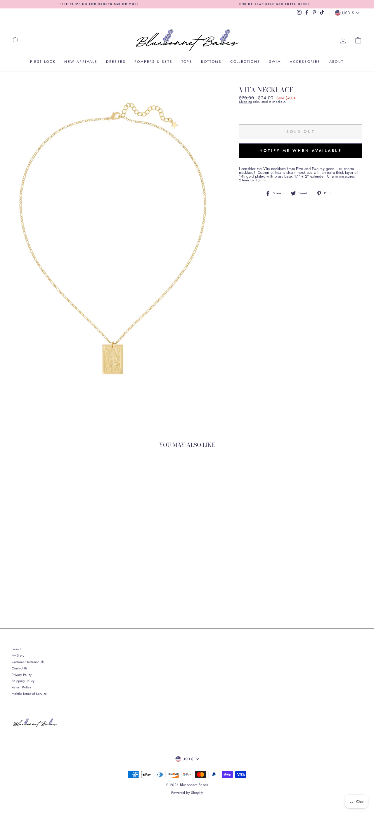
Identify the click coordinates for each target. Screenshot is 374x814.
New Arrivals (80, 61)
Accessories (305, 61)
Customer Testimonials (28, 661)
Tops (187, 61)
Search (17, 649)
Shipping (245, 102)
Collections (245, 61)
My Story (18, 655)
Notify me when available (300, 150)
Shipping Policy (23, 680)
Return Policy (21, 687)
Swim (275, 61)
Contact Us (19, 668)
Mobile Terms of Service (29, 693)
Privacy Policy (22, 674)
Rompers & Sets (153, 61)
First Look (43, 61)
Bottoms (211, 61)
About (336, 61)
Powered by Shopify (187, 792)
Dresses (116, 61)
